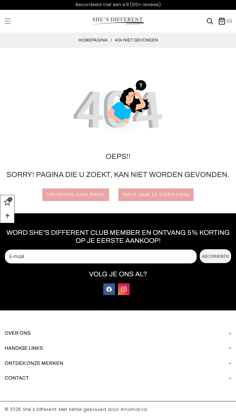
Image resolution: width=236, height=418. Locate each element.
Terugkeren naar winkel (75, 194)
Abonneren (215, 256)
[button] (11, 21)
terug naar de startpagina (156, 194)
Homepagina (93, 40)
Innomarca (134, 409)
